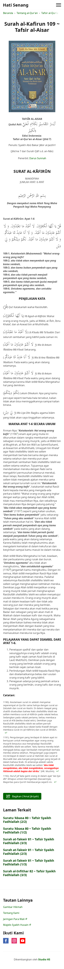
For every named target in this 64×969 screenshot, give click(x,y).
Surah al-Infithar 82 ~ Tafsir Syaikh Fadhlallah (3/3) (29, 873)
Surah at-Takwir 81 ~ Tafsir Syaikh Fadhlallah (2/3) (28, 852)
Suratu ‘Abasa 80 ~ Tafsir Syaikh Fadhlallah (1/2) (27, 830)
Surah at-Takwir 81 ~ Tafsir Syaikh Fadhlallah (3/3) (28, 841)
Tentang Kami (11, 913)
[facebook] (6, 940)
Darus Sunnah (37, 158)
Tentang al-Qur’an (27, 13)
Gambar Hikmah (13, 907)
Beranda (8, 13)
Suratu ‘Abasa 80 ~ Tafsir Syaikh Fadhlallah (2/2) (27, 820)
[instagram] (14, 940)
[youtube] (22, 940)
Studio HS (44, 959)
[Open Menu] (58, 4)
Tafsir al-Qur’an (50, 13)
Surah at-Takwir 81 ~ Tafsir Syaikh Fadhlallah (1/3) (28, 862)
